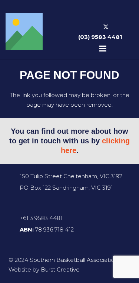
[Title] (24, 31)
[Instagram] (94, 27)
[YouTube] (116, 27)
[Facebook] (83, 27)
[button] (103, 48)
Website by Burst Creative (44, 269)
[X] (105, 27)
